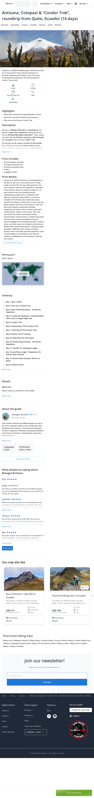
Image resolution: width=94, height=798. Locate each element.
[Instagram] (55, 756)
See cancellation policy (13, 242)
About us (5, 750)
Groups (25, 25)
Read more (6, 152)
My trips (82, 3)
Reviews (58, 25)
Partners (5, 756)
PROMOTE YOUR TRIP (80, 750)
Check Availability (74, 793)
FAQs (26, 761)
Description (15, 25)
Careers (5, 767)
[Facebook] (49, 756)
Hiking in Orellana (17, 686)
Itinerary (42, 25)
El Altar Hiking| (35, 680)
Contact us (28, 755)
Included (33, 25)
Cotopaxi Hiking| (47, 680)
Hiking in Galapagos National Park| (17, 683)
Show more (6, 510)
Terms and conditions (32, 766)
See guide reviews (23, 459)
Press (4, 761)
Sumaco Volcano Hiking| (64, 680)
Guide (50, 25)
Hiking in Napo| (63, 683)
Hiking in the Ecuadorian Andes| (44, 683)
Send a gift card (8, 772)
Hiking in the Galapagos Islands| (15, 680)
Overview (4, 25)
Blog (48, 750)
